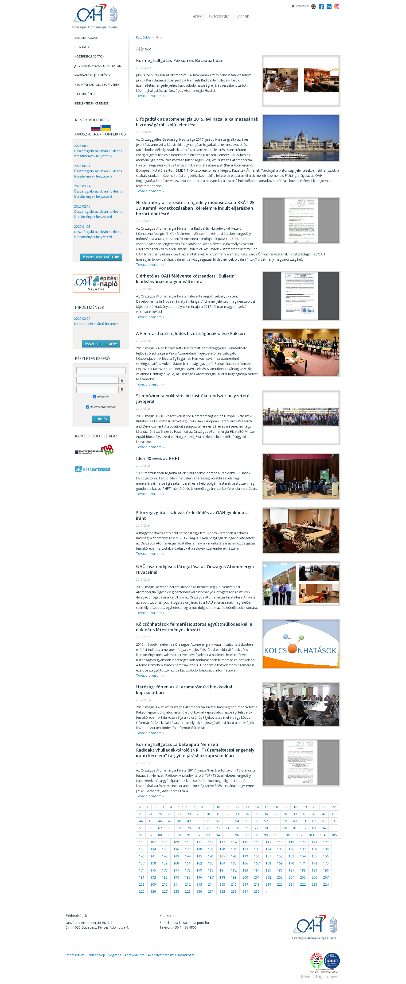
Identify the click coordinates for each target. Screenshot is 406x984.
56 (256, 821)
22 (334, 807)
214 (211, 884)
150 (257, 856)
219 (268, 884)
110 (188, 842)
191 (141, 877)
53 (227, 821)
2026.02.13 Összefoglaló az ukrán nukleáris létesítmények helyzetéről (98, 211)
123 (141, 849)
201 (257, 877)
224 (326, 884)
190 (326, 870)
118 (280, 842)
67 (160, 828)
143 (176, 856)
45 (150, 821)
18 (295, 807)
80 (285, 828)
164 (222, 863)
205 (303, 877)
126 (176, 849)
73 (218, 828)
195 (188, 877)
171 (303, 863)
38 (285, 814)
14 (257, 807)
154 (303, 856)
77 (256, 828)
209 (153, 884)
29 (198, 814)
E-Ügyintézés (84, 94)
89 (170, 835)
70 (189, 828)
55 (247, 821)
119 (291, 842)
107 (153, 842)
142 (165, 856)
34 (247, 814)
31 (218, 814)
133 (257, 849)
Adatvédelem (134, 955)
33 (237, 814)
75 (237, 828)
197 (211, 877)
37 (275, 814)
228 (176, 891)
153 (291, 856)
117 (268, 842)
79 (275, 828)
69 (179, 828)
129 (211, 849)
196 (199, 877)
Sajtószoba (219, 16)
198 (222, 877)
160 (176, 863)
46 (160, 821)
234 (245, 891)
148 (234, 856)
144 (188, 856)
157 (141, 863)
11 (228, 807)
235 (257, 891)
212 (188, 884)
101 (288, 835)
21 (324, 807)
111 (199, 842)
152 (280, 856)
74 (227, 828)
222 (303, 884)
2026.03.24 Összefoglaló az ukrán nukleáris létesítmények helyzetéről (98, 191)
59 (285, 821)
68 (170, 828)
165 (234, 863)
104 (322, 835)
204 (291, 877)
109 (176, 842)
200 (245, 877)
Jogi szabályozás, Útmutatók (97, 66)
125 (165, 849)
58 (275, 821)
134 (268, 849)
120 (303, 842)
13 (247, 807)
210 (165, 884)
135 (280, 849)
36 (266, 814)
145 (199, 856)
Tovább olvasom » (150, 95)
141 (153, 856)
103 (311, 835)
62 (314, 821)
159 (165, 863)
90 (179, 835)
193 (165, 877)
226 (153, 891)
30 (208, 814)
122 (326, 842)
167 (257, 863)
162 (199, 863)
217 (245, 884)
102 (299, 835)
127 (188, 849)
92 (198, 835)
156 (326, 856)
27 (179, 814)
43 (333, 814)
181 (222, 870)
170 (291, 863)
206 (314, 877)
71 (198, 828)
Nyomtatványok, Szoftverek (97, 84)
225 (141, 891)
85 (333, 828)
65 (141, 828)
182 (234, 870)
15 (266, 807)
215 (222, 884)
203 (280, 877)
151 (268, 856)
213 (199, 884)
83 (314, 828)
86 (141, 835)
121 (314, 842)
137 (303, 849)
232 (222, 891)
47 (170, 821)
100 (276, 835)
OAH (94, 14)
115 (245, 842)
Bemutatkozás (86, 37)
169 (280, 863)
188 (303, 870)
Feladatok (82, 47)
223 (314, 884)
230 (199, 891)
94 (218, 835)
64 (333, 821)
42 (324, 814)
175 (153, 870)
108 (165, 842)
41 (314, 814)
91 (189, 835)
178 (188, 870)
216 (234, 884)
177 (176, 870)
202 (268, 877)
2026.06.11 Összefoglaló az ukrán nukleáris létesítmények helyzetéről (98, 171)
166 (245, 863)
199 (234, 877)
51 (208, 821)
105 (334, 835)
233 (234, 891)
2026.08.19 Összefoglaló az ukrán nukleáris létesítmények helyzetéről (98, 150)
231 (211, 891)
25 (160, 814)
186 (280, 870)
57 (266, 821)
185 (268, 870)
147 (222, 856)
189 (314, 870)
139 (326, 849)
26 (170, 814)
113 (222, 842)
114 (234, 842)
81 (295, 828)
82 (304, 828)
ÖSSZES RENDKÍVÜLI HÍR (101, 257)
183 (245, 870)
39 (295, 814)
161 (188, 863)
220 (280, 884)
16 (276, 807)
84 (324, 828)
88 (160, 835)
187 (291, 870)
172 (314, 863)
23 (141, 814)
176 (165, 870)
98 (256, 835)
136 (291, 849)
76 (247, 828)
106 (141, 842)
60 (295, 821)
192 (153, 877)
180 (211, 870)
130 (222, 849)
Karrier (242, 16)
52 (218, 821)
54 (237, 821)
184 (257, 870)
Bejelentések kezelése (91, 103)
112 (211, 842)
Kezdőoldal (143, 37)
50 (198, 821)
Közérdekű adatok (89, 56)
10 (218, 807)
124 (153, 849)
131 (234, 849)
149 (245, 856)
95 (227, 835)
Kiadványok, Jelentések (92, 75)
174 (141, 870)
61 (304, 821)
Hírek (197, 16)
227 (165, 891)
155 (314, 856)
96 (237, 835)
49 (189, 821)
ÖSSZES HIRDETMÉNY (101, 344)
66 (150, 828)
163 (211, 863)
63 (324, 821)
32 (227, 814)
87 (150, 835)
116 (257, 842)
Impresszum (75, 955)
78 (266, 828)
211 (176, 884)
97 (247, 835)
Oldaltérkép (96, 955)
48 (179, 821)
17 (286, 807)
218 (257, 884)
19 (305, 807)
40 (304, 814)
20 (314, 807)
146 (211, 856)
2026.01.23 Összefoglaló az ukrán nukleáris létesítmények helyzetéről (98, 231)
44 (141, 821)
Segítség (114, 955)
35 (256, 814)
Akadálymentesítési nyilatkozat (171, 955)
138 (314, 849)
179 (199, 870)
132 (245, 849)
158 (153, 863)
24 (150, 814)
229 (188, 891)
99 (266, 835)
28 (189, 814)
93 (208, 835)
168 (268, 863)
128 (199, 849)
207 (326, 877)
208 (141, 884)
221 (291, 884)
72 (208, 828)
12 (237, 807)
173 (326, 863)
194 (176, 877)
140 (141, 856)
